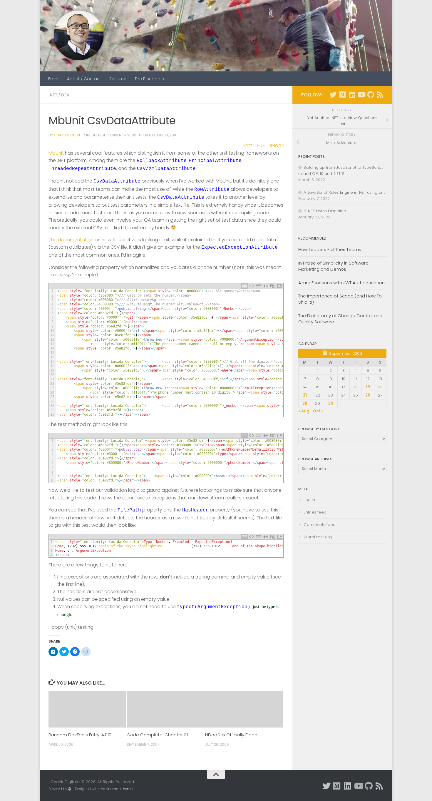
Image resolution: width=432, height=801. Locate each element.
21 (305, 395)
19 (368, 387)
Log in (309, 500)
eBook (276, 145)
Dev (65, 95)
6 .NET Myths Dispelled (325, 211)
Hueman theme (119, 789)
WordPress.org (318, 537)
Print (247, 145)
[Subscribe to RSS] (380, 94)
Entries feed (315, 512)
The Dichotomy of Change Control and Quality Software (340, 318)
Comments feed (320, 524)
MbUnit (56, 153)
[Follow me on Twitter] (332, 94)
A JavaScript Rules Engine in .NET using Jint (344, 192)
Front (53, 79)
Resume (117, 79)
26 (367, 395)
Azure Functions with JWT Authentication (341, 283)
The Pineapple (149, 79)
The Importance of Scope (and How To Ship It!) (340, 299)
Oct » (318, 411)
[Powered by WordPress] (69, 789)
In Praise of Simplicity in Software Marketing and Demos (333, 266)
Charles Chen (67, 135)
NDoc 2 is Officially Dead (231, 735)
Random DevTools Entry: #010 (79, 735)
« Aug (303, 411)
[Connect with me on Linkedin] (351, 94)
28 (304, 403)
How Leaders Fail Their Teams (329, 249)
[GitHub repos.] (370, 94)
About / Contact (84, 79)
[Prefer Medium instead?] (342, 94)
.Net (52, 95)
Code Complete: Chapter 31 (157, 735)
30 (330, 403)
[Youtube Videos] (361, 94)
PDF (261, 145)
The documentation (70, 239)
